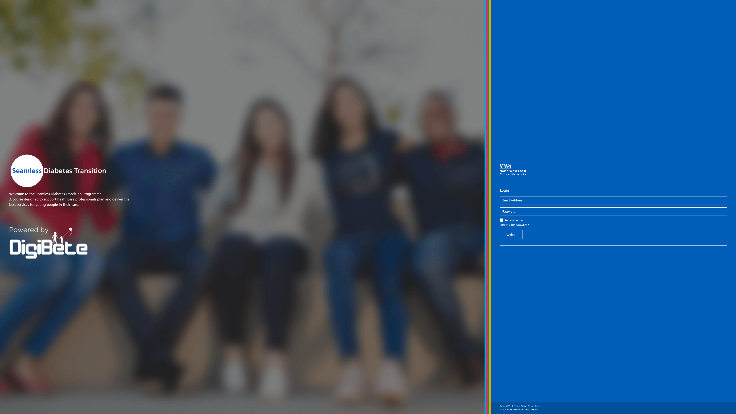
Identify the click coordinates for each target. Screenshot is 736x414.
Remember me (513, 220)
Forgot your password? (514, 225)
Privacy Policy (520, 406)
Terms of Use (506, 406)
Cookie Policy (534, 406)
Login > (511, 234)
